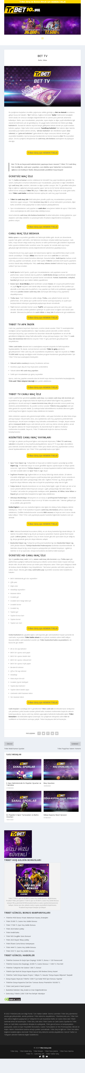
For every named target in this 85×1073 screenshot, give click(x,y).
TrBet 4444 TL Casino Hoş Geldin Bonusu (21, 947)
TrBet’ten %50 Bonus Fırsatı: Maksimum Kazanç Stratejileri (27, 918)
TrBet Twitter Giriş (52, 1054)
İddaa (45, 60)
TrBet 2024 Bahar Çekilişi (15, 929)
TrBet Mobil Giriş (26, 1051)
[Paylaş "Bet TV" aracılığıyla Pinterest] (48, 733)
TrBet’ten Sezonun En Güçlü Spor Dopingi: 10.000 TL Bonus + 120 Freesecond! (34, 960)
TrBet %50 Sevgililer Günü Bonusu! (18, 936)
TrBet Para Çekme (51, 1051)
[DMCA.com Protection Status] (12, 1000)
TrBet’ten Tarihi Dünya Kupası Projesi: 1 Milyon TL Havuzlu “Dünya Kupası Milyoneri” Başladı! (39, 975)
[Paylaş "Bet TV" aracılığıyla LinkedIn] (52, 733)
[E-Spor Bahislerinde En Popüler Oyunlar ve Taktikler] (23, 769)
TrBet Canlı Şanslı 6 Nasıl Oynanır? (18, 986)
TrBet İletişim (38, 1051)
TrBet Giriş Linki (45, 1048)
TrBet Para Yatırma (66, 1051)
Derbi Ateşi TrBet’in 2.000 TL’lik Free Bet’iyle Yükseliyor (25, 994)
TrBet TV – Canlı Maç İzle (35, 1054)
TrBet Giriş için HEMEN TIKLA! (42, 152)
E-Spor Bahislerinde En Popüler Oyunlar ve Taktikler (23, 784)
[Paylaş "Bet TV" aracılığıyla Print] (57, 733)
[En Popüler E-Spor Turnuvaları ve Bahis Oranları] (23, 801)
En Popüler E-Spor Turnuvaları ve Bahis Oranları (22, 816)
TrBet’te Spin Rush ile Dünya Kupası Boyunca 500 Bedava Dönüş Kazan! (32, 971)
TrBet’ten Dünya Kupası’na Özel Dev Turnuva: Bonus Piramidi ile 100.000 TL (33, 982)
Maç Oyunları (49, 783)
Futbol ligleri (14, 507)
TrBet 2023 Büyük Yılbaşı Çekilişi (17, 940)
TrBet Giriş (14, 1051)
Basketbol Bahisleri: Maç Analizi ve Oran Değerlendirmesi (26, 990)
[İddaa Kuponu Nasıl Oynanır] (61, 801)
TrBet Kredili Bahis (12, 932)
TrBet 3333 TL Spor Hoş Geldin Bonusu (20, 951)
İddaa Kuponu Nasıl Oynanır (55, 815)
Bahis (40, 60)
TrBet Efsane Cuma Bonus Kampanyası (20, 944)
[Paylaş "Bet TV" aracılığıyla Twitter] (43, 733)
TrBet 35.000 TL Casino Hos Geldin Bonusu (21, 921)
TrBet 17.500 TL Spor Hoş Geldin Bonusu (21, 925)
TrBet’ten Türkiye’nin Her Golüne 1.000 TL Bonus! (23, 968)
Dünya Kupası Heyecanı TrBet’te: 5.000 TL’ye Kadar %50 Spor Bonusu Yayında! (34, 979)
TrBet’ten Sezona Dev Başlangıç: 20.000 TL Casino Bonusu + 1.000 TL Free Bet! (34, 964)
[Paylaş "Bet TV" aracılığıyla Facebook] (39, 733)
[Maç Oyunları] (61, 769)
